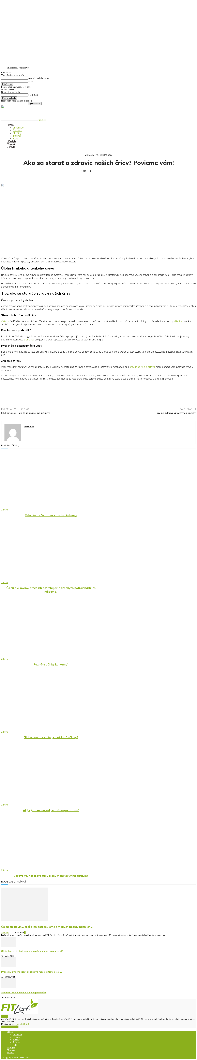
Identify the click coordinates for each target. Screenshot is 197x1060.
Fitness (11, 125)
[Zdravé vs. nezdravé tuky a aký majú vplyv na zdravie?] (51, 842)
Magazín (11, 144)
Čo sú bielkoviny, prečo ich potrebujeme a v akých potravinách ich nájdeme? (51, 589)
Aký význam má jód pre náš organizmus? (51, 810)
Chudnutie (18, 127)
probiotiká (29, 339)
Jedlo (15, 138)
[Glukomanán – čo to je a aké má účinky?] (51, 703)
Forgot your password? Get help (16, 87)
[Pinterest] (26, 175)
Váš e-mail (33, 95)
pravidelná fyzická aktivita (142, 366)
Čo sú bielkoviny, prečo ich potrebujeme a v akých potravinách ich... (47, 926)
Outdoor (17, 130)
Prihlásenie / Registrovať (18, 67)
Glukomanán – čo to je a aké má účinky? (25, 413)
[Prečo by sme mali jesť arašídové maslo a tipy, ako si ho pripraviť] (8, 966)
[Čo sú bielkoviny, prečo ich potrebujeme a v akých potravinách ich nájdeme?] (51, 554)
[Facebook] (6, 175)
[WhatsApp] (37, 175)
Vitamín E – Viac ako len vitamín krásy (51, 515)
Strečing (17, 133)
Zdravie (11, 146)
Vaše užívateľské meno (38, 78)
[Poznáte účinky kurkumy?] (51, 630)
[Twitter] (16, 175)
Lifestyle (11, 141)
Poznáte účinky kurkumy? (51, 664)
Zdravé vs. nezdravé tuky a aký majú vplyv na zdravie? (51, 875)
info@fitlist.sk (23, 1024)
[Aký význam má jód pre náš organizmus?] (51, 776)
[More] (47, 175)
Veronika (29, 426)
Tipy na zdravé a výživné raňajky (175, 413)
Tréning (17, 136)
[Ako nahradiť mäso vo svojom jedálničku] (8, 987)
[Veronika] (12, 432)
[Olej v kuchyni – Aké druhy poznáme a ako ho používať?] (8, 946)
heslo (30, 81)
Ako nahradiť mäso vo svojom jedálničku (23, 992)
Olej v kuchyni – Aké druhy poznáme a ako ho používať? (32, 951)
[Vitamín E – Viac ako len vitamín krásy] (51, 481)
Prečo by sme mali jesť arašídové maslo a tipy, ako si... (31, 971)
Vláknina (5, 321)
